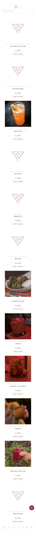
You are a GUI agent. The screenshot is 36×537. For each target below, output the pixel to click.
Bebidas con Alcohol (13, 129)
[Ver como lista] (19, 6)
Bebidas (18, 44)
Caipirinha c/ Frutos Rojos (18, 386)
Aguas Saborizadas (18, 89)
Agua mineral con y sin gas (18, 46)
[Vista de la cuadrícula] (16, 6)
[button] (31, 507)
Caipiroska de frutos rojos (18, 471)
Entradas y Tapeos (20, 299)
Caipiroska (18, 428)
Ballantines (18, 258)
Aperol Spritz (18, 173)
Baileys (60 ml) (18, 216)
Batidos (10, 341)
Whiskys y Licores (18, 214)
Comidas (13, 299)
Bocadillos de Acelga (18, 301)
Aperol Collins (18, 131)
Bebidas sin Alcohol (25, 44)
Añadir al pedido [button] (18, 54)
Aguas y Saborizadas (11, 44)
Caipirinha (18, 343)
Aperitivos (13, 171)
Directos (25, 129)
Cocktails (21, 129)
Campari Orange (18, 513)
